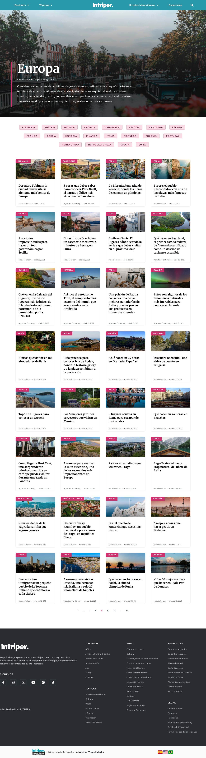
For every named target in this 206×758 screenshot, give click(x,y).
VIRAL (130, 643)
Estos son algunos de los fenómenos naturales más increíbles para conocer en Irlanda (170, 300)
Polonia (151, 136)
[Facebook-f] (3, 682)
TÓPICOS (91, 688)
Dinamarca (112, 127)
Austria (49, 127)
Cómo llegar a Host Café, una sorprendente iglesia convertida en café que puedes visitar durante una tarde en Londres (35, 472)
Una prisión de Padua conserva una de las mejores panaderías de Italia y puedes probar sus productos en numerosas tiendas (124, 303)
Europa (35, 79)
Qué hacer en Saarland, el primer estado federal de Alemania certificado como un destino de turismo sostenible (170, 245)
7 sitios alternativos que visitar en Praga (125, 465)
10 (108, 610)
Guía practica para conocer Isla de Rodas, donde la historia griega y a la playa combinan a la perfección (80, 365)
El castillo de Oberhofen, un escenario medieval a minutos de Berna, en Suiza (80, 244)
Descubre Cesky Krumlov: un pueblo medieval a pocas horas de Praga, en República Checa (79, 530)
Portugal (172, 136)
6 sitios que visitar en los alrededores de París (35, 359)
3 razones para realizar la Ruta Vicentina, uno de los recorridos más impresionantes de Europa (79, 470)
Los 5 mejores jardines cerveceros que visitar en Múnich (80, 417)
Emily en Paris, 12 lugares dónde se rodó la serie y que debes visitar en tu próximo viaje (125, 244)
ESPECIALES (175, 643)
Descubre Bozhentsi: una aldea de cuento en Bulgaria (170, 361)
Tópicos (44, 5)
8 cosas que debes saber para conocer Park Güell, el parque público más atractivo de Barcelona (80, 191)
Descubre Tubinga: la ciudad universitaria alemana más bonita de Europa (34, 191)
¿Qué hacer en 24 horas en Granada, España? (124, 359)
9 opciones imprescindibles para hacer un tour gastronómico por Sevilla (33, 245)
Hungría (71, 136)
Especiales (175, 5)
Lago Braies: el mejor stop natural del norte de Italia (170, 467)
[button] (192, 5)
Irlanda (91, 136)
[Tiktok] (53, 682)
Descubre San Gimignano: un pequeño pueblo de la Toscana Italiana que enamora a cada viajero (35, 586)
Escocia (134, 127)
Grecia (51, 136)
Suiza (142, 144)
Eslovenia (156, 127)
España (177, 127)
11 (114, 610)
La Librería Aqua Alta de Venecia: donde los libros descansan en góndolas (125, 189)
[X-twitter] (23, 682)
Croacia (89, 127)
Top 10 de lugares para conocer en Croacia (34, 415)
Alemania (28, 127)
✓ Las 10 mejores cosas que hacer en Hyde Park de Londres (169, 583)
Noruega (130, 136)
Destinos (20, 5)
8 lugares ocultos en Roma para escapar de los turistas (124, 417)
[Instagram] (13, 682)
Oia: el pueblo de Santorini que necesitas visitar (125, 526)
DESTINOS (91, 643)
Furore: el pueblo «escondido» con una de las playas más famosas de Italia (170, 191)
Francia (32, 136)
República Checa (99, 144)
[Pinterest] (43, 682)
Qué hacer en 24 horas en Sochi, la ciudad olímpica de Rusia (125, 583)
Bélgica (69, 127)
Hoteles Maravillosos (142, 5)
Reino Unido (70, 144)
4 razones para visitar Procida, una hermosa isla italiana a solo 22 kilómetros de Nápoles (79, 585)
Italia (111, 136)
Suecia (125, 144)
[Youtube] (33, 682)
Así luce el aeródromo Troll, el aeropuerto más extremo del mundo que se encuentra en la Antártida (80, 301)
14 (127, 610)
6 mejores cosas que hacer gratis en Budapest (167, 526)
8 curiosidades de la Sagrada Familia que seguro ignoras (32, 526)
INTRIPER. (25, 709)
